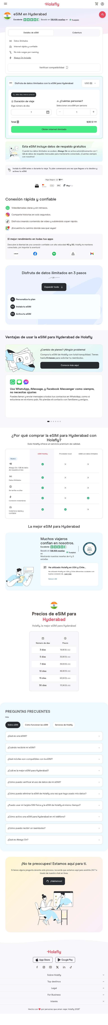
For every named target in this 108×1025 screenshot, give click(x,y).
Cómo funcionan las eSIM (36, 725)
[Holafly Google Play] (65, 960)
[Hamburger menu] (5, 4)
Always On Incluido (22, 58)
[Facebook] (37, 967)
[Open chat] (102, 14)
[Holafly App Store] (43, 960)
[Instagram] (44, 967)
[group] (54, 736)
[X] (57, 967)
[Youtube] (50, 967)
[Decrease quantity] (60, 112)
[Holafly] (54, 952)
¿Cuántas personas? (71, 101)
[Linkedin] (64, 967)
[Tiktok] (71, 967)
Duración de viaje (24, 101)
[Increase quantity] (93, 112)
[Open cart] (96, 4)
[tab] (31, 33)
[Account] (102, 5)
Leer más (67, 574)
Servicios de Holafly (64, 725)
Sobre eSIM (13, 725)
